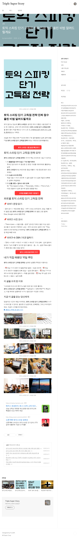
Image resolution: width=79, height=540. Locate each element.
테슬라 (62, 120)
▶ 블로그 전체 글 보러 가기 (13, 310)
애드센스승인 (73, 193)
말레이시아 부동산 (65, 170)
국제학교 (69, 165)
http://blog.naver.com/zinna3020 (16, 417)
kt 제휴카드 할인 (65, 143)
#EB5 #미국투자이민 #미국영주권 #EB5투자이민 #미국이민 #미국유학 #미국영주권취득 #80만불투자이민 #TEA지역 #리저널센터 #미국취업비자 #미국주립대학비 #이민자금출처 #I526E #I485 (68, 206)
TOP (75, 533)
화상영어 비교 (64, 163)
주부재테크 (71, 128)
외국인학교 (63, 165)
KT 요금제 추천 (65, 160)
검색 (70, 3)
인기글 (68, 90)
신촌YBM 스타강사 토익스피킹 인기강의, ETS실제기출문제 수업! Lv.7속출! (22, 424)
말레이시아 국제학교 (66, 123)
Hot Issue (64, 62)
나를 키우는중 (64, 68)
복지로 (74, 140)
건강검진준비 (68, 140)
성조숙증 (67, 120)
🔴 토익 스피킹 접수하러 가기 (27, 252)
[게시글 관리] (13, 434)
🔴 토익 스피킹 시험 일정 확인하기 (28, 147)
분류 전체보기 (64, 58)
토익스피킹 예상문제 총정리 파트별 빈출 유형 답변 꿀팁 (23, 448)
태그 (10, 10)
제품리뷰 (63, 74)
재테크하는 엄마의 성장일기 (12, 503)
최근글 (63, 90)
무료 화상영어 (64, 196)
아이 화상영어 (73, 160)
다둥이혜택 (71, 138)
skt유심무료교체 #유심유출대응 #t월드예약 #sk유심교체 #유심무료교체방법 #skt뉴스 (69, 133)
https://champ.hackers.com (14, 403)
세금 (74, 165)
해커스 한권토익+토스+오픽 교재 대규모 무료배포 (21, 406)
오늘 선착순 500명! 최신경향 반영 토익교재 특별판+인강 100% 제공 (21, 410)
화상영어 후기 (64, 138)
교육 (7, 445)
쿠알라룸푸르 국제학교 (66, 190)
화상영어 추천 (64, 128)
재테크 (63, 71)
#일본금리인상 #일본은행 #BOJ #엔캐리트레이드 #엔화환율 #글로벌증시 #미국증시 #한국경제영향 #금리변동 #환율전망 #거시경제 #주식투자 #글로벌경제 (68, 152)
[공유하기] (11, 434)
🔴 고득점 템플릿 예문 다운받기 (28, 193)
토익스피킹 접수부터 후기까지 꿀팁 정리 (18, 451)
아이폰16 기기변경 (65, 125)
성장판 (70, 163)
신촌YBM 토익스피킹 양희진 (17, 420)
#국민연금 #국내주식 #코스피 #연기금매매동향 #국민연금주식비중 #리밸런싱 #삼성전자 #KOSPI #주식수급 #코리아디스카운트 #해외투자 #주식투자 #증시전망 (69, 112)
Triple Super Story (13, 3)
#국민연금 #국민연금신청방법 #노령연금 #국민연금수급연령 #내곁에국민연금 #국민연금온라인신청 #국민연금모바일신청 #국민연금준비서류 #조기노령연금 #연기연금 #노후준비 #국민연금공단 (69, 181)
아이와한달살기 (64, 193)
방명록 (20, 10)
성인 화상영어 (64, 168)
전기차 (62, 140)
